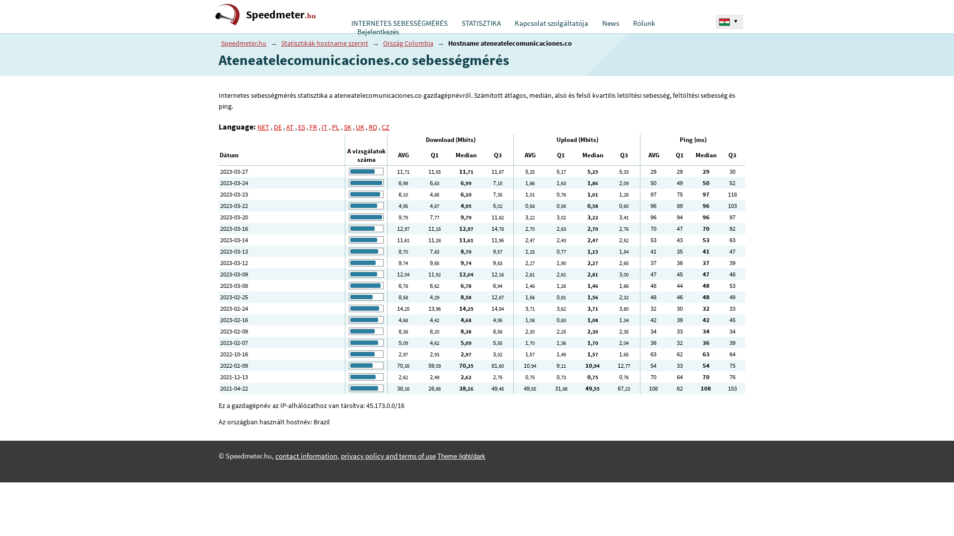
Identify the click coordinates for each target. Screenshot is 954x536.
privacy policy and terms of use (388, 456)
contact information (306, 456)
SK (347, 127)
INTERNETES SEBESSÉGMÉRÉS (399, 23)
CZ (386, 127)
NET (263, 127)
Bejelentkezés (378, 31)
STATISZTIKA (481, 23)
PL (335, 127)
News (610, 23)
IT (324, 127)
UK (360, 127)
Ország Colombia (408, 43)
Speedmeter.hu (243, 43)
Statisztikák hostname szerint (324, 43)
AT (290, 127)
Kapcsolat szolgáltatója (551, 23)
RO (373, 127)
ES (301, 127)
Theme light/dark (461, 456)
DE (278, 127)
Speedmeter (281, 14)
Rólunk (644, 23)
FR (313, 127)
